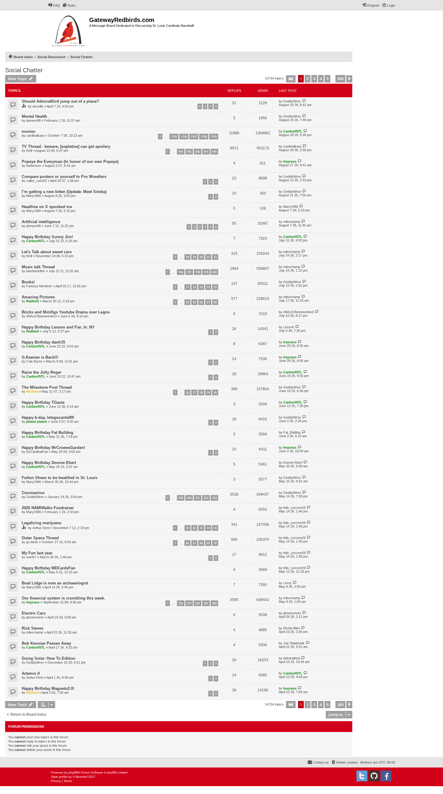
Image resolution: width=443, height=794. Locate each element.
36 (187, 392)
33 (201, 528)
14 (208, 287)
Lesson (288, 327)
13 (201, 287)
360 (214, 603)
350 (189, 498)
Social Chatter (24, 70)
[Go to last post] (304, 101)
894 (180, 152)
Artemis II (31, 673)
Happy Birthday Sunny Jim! (47, 237)
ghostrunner (35, 617)
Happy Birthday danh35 (43, 342)
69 (208, 543)
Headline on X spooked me (47, 206)
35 (215, 528)
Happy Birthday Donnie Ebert (49, 462)
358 (197, 603)
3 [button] (314, 78)
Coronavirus (33, 492)
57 (208, 302)
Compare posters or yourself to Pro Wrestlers (64, 176)
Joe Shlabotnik (294, 643)
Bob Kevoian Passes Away (46, 643)
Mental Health (34, 116)
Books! (28, 282)
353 (214, 498)
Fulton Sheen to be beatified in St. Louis (59, 477)
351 (197, 498)
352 (206, 498)
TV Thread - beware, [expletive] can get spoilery (66, 146)
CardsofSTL (292, 131)
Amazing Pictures (38, 297)
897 (206, 152)
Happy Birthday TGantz (43, 402)
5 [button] (327, 78)
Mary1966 (33, 196)
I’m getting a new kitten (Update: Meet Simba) (64, 191)
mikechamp (291, 221)
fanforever (33, 165)
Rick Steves (32, 628)
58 (215, 302)
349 (180, 498)
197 (189, 272)
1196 (184, 137)
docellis (38, 106)
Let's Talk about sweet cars (47, 252)
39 (208, 392)
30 (201, 257)
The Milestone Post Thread (47, 387)
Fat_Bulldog (291, 432)
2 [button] (307, 78)
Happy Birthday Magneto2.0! (48, 688)
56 (201, 302)
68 (201, 543)
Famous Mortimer (39, 286)
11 (187, 287)
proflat (63, 776)
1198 (204, 137)
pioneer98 (33, 120)
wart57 (31, 557)
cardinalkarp (35, 135)
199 (206, 272)
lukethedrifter (35, 271)
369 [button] (340, 78)
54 (187, 302)
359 (206, 603)
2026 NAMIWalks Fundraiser (48, 508)
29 (194, 257)
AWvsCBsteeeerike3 (41, 316)
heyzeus (290, 161)
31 (208, 257)
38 (201, 392)
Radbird (32, 301)
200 (214, 272)
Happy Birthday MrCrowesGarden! (53, 447)
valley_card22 (36, 180)
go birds (32, 542)
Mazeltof (81, 776)
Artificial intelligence (41, 222)
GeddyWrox (292, 101)
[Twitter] (362, 776)
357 (189, 603)
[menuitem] (54, 5)
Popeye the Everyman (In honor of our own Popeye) (70, 161)
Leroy (287, 583)
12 (194, 287)
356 (180, 603)
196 (180, 272)
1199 (214, 137)
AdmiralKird (291, 658)
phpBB (73, 772)
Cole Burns (34, 361)
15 (215, 287)
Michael (32, 391)
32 (215, 257)
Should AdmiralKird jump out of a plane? (60, 101)
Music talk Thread (38, 267)
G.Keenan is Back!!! (40, 357)
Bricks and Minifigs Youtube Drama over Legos (66, 312)
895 (189, 152)
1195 (174, 137)
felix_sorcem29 (294, 507)
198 (197, 272)
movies (28, 131)
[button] (291, 79)
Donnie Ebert (292, 462)
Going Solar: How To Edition (48, 658)
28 (187, 257)
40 (215, 392)
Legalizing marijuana (41, 523)
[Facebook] (386, 776)
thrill (29, 150)
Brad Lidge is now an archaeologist (55, 583)
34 (208, 528)
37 (194, 392)
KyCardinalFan (37, 451)
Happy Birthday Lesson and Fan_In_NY (58, 327)
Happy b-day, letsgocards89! (48, 417)
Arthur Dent (41, 528)
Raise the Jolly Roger (41, 372)
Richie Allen (291, 628)
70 (215, 543)
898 (214, 152)
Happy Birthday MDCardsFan (48, 568)
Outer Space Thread (40, 538)
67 (194, 543)
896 (197, 152)
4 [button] (321, 78)
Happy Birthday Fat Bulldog (47, 432)
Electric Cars (34, 613)
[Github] (374, 776)
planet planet (36, 421)
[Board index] (68, 30)
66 (187, 543)
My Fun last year (37, 553)
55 (194, 302)
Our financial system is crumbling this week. (63, 598)
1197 (194, 137)
